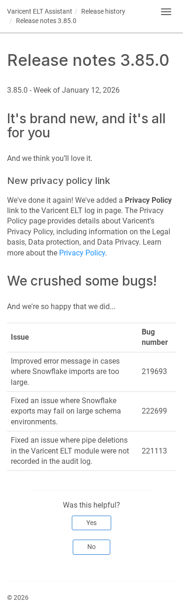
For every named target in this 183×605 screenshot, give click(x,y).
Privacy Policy (82, 252)
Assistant (39, 11)
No (91, 546)
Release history (103, 11)
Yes (91, 522)
